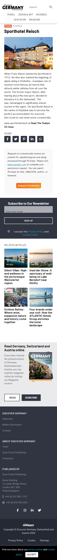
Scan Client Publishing (14, 452)
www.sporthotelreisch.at (17, 123)
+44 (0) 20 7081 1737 (16, 496)
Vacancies (7, 458)
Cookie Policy (30, 234)
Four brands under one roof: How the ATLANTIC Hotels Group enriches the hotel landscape (41, 317)
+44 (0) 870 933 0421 (17, 502)
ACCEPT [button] (31, 554)
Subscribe (31, 397)
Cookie (31, 540)
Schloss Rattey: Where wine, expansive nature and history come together (15, 316)
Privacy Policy (36, 231)
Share (7, 139)
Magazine (34, 19)
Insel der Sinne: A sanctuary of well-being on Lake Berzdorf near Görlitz (40, 276)
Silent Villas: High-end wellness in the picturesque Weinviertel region (15, 276)
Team (5, 446)
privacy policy (35, 549)
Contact (6, 430)
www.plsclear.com (16, 164)
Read (13, 397)
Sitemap (44, 540)
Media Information (12, 424)
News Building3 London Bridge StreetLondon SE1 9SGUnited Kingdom (14, 485)
